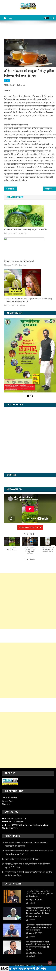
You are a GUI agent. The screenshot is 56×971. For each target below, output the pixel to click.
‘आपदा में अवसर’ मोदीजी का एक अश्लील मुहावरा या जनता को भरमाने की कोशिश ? (50, 189)
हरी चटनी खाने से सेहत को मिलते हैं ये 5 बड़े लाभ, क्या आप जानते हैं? (25, 230)
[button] (32, 502)
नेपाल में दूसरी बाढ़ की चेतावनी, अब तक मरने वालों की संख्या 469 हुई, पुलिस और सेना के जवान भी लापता (28, 841)
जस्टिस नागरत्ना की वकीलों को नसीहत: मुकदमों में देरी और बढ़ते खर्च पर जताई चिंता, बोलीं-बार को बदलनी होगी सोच (29, 820)
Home (21, 936)
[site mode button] (46, 18)
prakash (22, 85)
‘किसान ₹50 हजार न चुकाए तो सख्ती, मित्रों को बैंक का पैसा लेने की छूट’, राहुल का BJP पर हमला (27, 833)
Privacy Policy (7, 769)
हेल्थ (7, 81)
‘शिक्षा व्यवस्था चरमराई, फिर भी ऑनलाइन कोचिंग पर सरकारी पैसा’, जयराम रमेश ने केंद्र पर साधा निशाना (39, 895)
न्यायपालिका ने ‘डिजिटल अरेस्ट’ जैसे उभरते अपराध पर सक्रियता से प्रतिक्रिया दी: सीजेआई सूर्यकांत (26, 812)
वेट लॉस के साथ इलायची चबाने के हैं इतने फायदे (19, 261)
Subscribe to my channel (31, 495)
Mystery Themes (37, 933)
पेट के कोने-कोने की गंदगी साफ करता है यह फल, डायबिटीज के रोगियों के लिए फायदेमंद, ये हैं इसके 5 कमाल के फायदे (28, 300)
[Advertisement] (28, 569)
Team (36, 936)
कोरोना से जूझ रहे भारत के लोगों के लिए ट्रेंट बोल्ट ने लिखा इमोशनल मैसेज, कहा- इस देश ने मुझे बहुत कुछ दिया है (12, 189)
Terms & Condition (9, 766)
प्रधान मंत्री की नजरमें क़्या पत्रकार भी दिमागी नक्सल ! (22, 827)
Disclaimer (6, 772)
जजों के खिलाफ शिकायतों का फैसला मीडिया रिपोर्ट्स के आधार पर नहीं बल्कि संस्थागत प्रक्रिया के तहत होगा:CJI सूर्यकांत (38, 913)
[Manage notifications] (50, 963)
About (29, 936)
